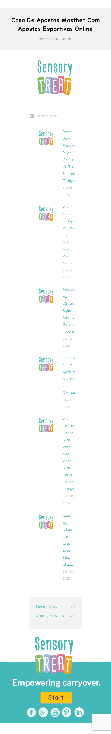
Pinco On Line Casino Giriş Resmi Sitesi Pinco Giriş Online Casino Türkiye (69, 454)
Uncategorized (62, 39)
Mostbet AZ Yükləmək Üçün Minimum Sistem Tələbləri (70, 311)
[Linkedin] (78, 712)
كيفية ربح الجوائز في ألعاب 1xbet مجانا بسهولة (68, 539)
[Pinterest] (66, 712)
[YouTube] (54, 712)
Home (43, 39)
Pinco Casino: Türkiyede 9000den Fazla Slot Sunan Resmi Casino (70, 235)
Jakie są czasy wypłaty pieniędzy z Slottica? (70, 375)
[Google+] (42, 712)
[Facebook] (30, 712)
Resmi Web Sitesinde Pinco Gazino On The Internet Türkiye (70, 156)
